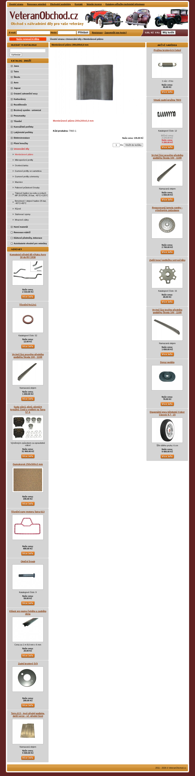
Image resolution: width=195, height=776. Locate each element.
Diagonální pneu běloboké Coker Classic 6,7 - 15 (167, 413)
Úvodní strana (57, 39)
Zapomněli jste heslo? (116, 32)
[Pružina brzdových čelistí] (167, 76)
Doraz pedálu (167, 362)
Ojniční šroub (28, 561)
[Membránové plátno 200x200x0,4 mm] (98, 113)
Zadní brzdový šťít (28, 663)
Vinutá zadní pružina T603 (167, 100)
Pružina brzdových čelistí (167, 50)
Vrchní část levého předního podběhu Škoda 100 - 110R (167, 311)
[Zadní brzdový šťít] (28, 690)
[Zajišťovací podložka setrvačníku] (167, 286)
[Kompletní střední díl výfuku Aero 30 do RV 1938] (28, 283)
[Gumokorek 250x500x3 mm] (28, 490)
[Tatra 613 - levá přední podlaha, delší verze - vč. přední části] (28, 742)
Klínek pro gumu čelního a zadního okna (27, 612)
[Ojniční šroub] (28, 587)
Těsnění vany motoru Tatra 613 (28, 511)
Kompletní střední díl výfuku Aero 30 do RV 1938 (28, 256)
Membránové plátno (93, 39)
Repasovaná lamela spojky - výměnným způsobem (167, 209)
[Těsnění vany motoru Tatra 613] (28, 538)
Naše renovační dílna (27, 39)
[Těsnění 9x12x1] (27, 331)
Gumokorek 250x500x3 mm (28, 464)
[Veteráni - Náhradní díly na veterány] (42, 17)
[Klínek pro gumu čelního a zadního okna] (28, 640)
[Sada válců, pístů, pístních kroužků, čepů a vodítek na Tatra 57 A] (28, 438)
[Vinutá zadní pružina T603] (167, 126)
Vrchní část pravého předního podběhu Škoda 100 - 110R (28, 356)
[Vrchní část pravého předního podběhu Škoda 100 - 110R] (28, 383)
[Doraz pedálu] (167, 388)
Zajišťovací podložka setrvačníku (167, 260)
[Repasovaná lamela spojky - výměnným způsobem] (167, 236)
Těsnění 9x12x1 (27, 304)
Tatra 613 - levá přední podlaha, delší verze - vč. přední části (28, 714)
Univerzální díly (74, 39)
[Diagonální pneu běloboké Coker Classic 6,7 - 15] (167, 441)
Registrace (97, 32)
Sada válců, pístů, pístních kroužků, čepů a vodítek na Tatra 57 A (27, 410)
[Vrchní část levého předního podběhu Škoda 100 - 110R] (167, 338)
